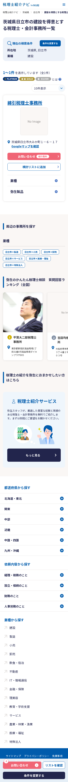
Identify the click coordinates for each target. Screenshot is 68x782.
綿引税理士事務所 (24, 102)
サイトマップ (13, 756)
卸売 (12, 654)
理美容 (13, 698)
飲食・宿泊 (16, 662)
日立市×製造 (11, 251)
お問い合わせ (17, 764)
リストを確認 (54, 765)
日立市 (36, 12)
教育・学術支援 (19, 706)
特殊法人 (15, 741)
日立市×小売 (31, 251)
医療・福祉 (16, 733)
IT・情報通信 (18, 680)
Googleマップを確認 (25, 146)
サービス (15, 715)
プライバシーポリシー (36, 756)
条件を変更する (50, 43)
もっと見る (33, 455)
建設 (12, 627)
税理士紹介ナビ (10, 12)
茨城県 (25, 12)
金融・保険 (16, 689)
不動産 (13, 671)
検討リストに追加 (34, 167)
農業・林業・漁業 (21, 724)
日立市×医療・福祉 (38, 258)
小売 (12, 645)
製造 (12, 636)
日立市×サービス (14, 258)
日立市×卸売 (50, 251)
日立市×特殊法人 (14, 265)
